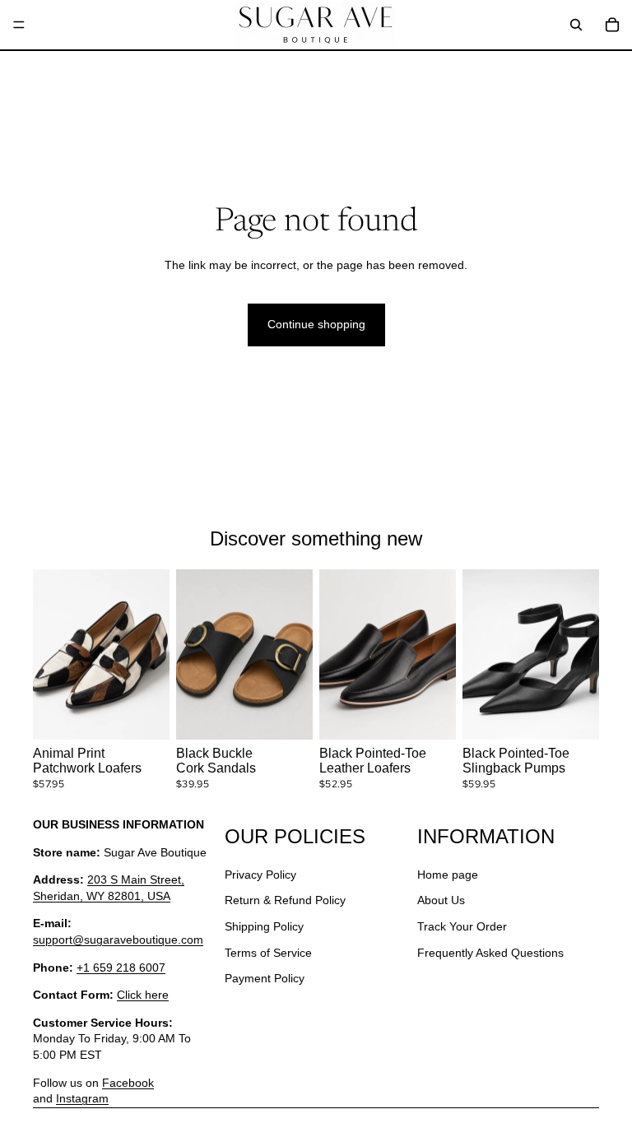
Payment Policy (264, 979)
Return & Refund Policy (285, 900)
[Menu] (19, 25)
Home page (447, 874)
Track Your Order (462, 926)
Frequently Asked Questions (490, 952)
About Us (441, 900)
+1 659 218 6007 (121, 967)
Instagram (82, 1099)
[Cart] (612, 25)
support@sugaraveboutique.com (118, 939)
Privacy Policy (260, 874)
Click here (143, 995)
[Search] (576, 25)
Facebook (128, 1082)
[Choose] (144, 715)
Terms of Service (268, 952)
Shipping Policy (264, 926)
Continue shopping (316, 324)
